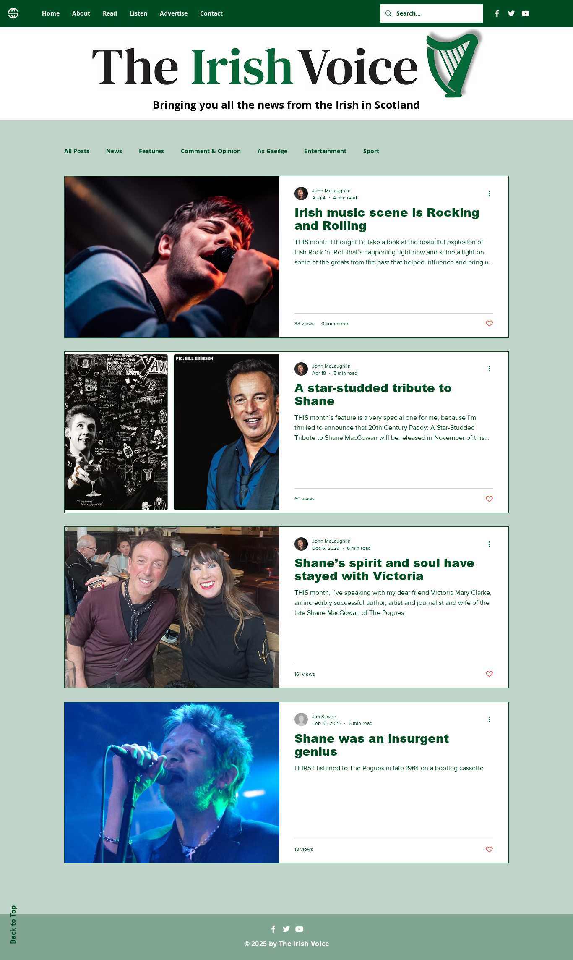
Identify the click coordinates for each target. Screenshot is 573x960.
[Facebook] (497, 13)
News (114, 150)
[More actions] (492, 193)
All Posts (76, 150)
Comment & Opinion (211, 150)
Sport (371, 150)
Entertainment (325, 150)
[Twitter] (511, 13)
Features (151, 150)
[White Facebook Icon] (273, 929)
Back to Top (13, 924)
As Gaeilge (272, 150)
